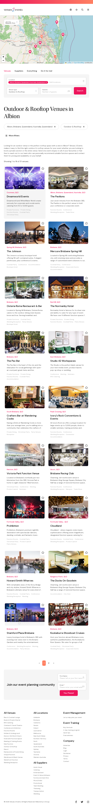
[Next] (41, 178)
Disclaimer (67, 753)
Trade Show (70, 212)
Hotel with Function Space (13, 739)
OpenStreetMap (79, 63)
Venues (7, 71)
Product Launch (12, 489)
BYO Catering (55, 377)
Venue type (13, 90)
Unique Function (9, 755)
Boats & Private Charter (12, 720)
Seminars (71, 374)
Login (65, 751)
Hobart (36, 728)
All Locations (41, 712)
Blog (64, 748)
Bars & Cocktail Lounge (12, 717)
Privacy (65, 756)
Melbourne (37, 733)
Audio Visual (38, 767)
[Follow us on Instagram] (88, 802)
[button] (56, 22)
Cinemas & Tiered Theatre (13, 725)
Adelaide (37, 717)
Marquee (69, 489)
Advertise (66, 745)
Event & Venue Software (42, 775)
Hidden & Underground (12, 733)
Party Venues (27, 322)
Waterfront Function (11, 760)
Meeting (63, 374)
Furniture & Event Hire (41, 778)
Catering (37, 770)
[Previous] (9, 178)
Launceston (38, 731)
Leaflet (68, 63)
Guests (45, 90)
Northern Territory (40, 739)
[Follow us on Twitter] (82, 802)
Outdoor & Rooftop (10, 747)
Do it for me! (46, 71)
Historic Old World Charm (13, 736)
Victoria (36, 755)
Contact (66, 761)
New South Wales (39, 736)
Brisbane (37, 720)
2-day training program (71, 730)
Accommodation (34, 265)
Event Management (74, 712)
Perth (35, 741)
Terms (65, 759)
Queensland (38, 744)
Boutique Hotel (12, 267)
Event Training (71, 722)
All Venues (10, 712)
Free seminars (68, 735)
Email (62, 685)
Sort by (8, 22)
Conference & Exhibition (12, 728)
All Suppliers (40, 762)
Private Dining (25, 210)
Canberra (37, 723)
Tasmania (37, 752)
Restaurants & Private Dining (14, 752)
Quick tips (66, 733)
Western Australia (40, 757)
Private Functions (13, 210)
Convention (70, 434)
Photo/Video (38, 781)
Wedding (37, 794)
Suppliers (19, 71)
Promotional (38, 783)
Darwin (36, 725)
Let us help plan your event (72, 717)
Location (12, 80)
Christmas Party (12, 215)
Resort (6, 749)
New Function (8, 744)
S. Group (47, 802)
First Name (63, 676)
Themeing (37, 788)
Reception (10, 434)
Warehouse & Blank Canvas (13, 757)
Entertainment (39, 773)
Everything (32, 71)
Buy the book (67, 727)
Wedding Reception (57, 212)
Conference (67, 210)
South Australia (39, 747)
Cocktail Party (25, 212)
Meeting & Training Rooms (13, 741)
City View (67, 594)
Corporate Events (72, 267)
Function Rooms (12, 212)
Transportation (39, 791)
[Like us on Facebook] (76, 802)
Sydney (36, 749)
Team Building (38, 786)
